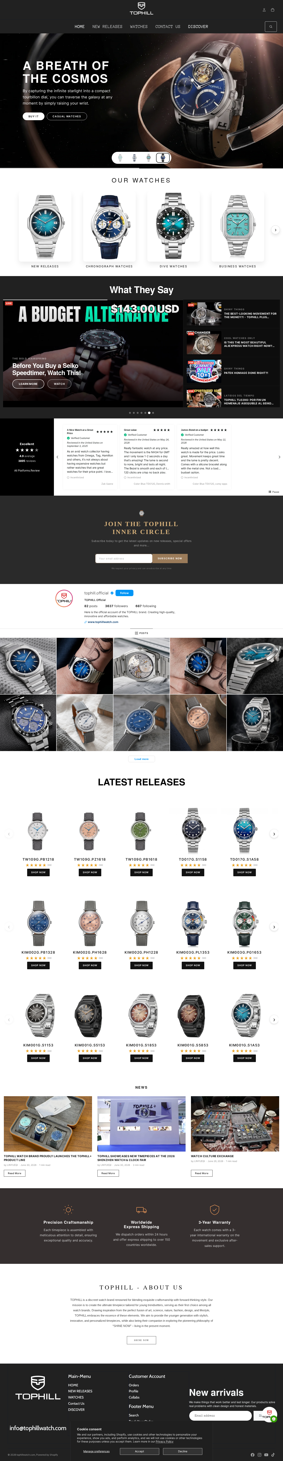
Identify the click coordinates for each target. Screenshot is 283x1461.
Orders (134, 1385)
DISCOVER (76, 1410)
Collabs (134, 1397)
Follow (124, 593)
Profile (133, 1391)
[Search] (271, 26)
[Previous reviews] (57, 457)
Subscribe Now (170, 558)
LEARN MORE (28, 383)
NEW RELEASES (80, 1391)
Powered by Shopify (47, 1454)
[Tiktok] (273, 1455)
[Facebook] (252, 1455)
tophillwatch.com (26, 1454)
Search (134, 1415)
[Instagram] (259, 1455)
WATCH (59, 383)
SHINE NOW (141, 1340)
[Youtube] (266, 1455)
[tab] (130, 413)
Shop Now (38, 872)
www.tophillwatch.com (103, 622)
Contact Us (76, 1403)
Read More (14, 1173)
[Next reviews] (279, 457)
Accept (139, 1451)
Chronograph (64, 113)
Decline (182, 1451)
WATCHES (76, 1397)
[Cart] (272, 10)
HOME (73, 1385)
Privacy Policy (164, 1441)
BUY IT (33, 113)
